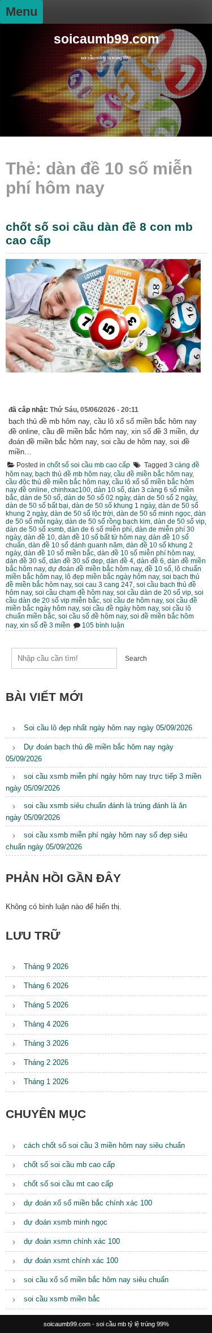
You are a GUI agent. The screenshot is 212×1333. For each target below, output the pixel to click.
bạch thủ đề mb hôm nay (72, 474)
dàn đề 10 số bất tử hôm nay (101, 537)
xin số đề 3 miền (45, 625)
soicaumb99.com (106, 39)
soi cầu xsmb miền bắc (62, 1299)
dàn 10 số (109, 490)
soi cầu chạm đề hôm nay (74, 593)
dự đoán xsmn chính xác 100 (72, 1241)
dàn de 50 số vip (179, 521)
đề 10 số (158, 569)
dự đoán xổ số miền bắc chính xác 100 (88, 1203)
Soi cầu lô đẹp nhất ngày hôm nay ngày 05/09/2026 (108, 727)
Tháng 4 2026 (46, 1024)
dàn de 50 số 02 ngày (97, 498)
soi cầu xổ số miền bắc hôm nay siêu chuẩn (96, 1279)
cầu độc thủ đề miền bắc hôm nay (57, 482)
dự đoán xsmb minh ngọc (65, 1222)
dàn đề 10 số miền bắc (59, 553)
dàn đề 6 (150, 561)
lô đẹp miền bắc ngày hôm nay (112, 577)
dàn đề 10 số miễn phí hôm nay (145, 553)
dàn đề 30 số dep (76, 561)
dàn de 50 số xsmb (35, 529)
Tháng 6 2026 (46, 985)
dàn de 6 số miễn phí (99, 529)
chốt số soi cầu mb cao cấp (88, 465)
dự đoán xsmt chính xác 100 (71, 1260)
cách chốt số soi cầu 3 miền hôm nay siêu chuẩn (104, 1145)
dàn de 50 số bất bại (37, 506)
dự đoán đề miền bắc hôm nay (94, 569)
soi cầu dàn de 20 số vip (153, 593)
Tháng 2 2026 (46, 1062)
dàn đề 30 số (26, 561)
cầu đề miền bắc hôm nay (153, 474)
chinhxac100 (70, 490)
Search (136, 659)
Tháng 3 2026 (46, 1043)
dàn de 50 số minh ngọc (153, 514)
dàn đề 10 (39, 537)
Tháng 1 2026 (46, 1081)
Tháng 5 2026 (46, 1005)
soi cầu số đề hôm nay (92, 616)
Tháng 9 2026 (46, 966)
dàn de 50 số (40, 498)
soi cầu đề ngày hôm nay (120, 608)
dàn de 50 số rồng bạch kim (107, 521)
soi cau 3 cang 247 (104, 585)
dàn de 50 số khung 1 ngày (113, 506)
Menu (21, 12)
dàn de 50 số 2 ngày (164, 498)
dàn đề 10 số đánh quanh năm (75, 545)
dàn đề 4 (119, 561)
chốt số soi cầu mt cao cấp (68, 1183)
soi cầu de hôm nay (132, 600)
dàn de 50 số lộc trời (81, 514)
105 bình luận (103, 625)
